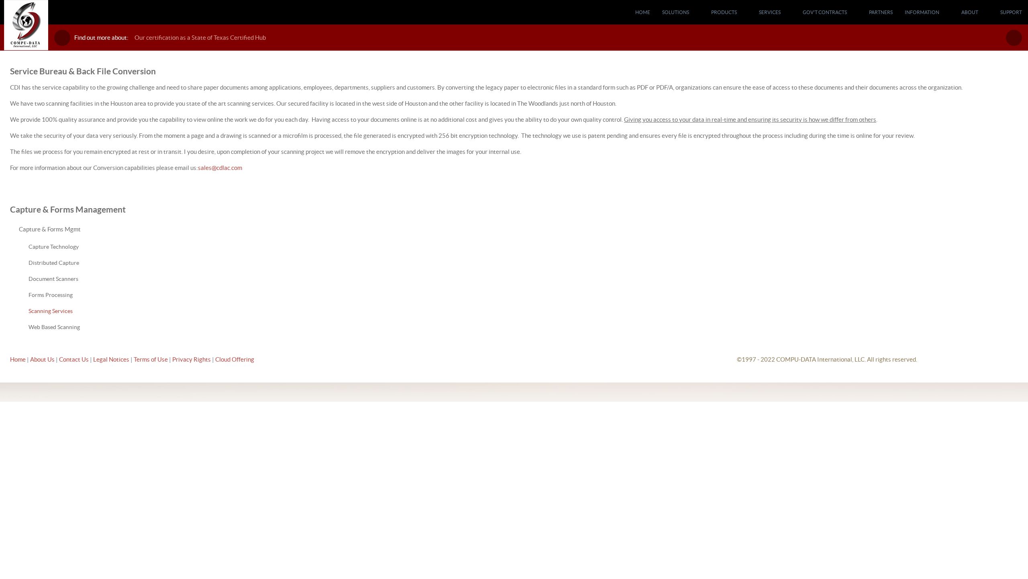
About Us (42, 359)
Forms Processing (51, 295)
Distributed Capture (54, 263)
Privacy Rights (191, 359)
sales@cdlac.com (220, 167)
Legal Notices (112, 359)
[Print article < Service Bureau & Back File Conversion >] (1006, 87)
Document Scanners (53, 279)
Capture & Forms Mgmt (50, 229)
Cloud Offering (234, 359)
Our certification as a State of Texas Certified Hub (200, 37)
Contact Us (74, 359)
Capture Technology (54, 246)
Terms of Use (151, 359)
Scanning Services (51, 311)
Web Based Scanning (54, 327)
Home (18, 359)
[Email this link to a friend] (1015, 87)
